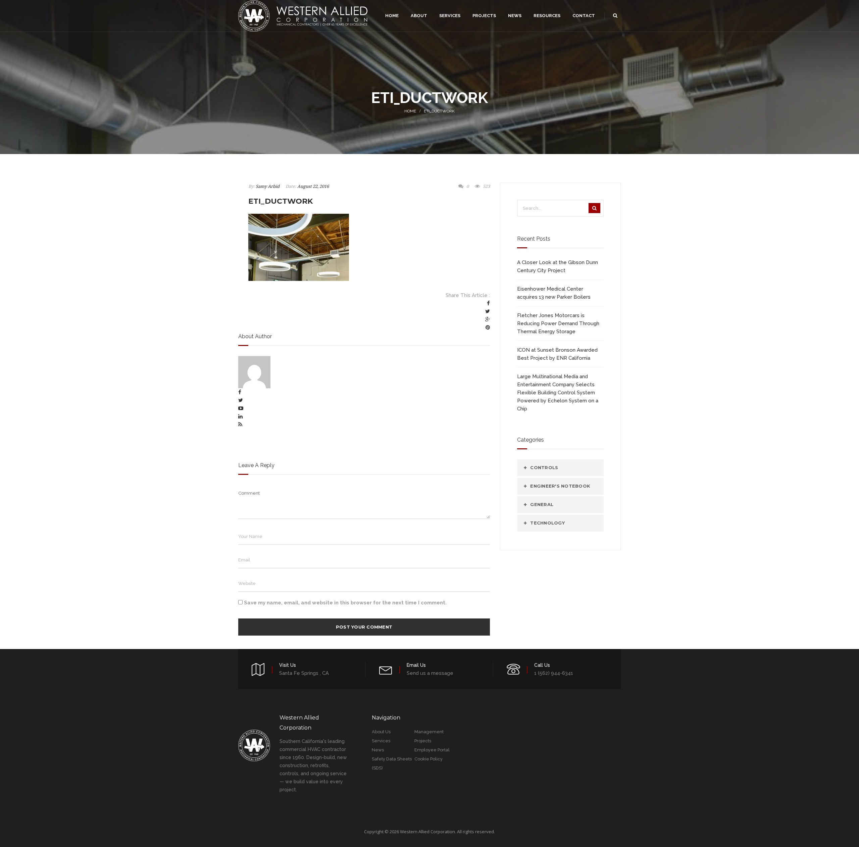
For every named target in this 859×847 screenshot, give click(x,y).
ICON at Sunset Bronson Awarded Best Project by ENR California (557, 354)
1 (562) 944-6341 (553, 673)
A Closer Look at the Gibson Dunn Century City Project (557, 266)
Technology (547, 523)
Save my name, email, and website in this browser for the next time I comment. (345, 603)
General (541, 504)
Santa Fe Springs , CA (304, 673)
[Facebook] (488, 303)
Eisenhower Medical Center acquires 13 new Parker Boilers (554, 293)
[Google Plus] (487, 319)
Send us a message (430, 673)
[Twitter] (487, 311)
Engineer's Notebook (560, 486)
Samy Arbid (268, 186)
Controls (544, 467)
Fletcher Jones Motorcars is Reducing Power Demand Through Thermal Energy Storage (558, 323)
